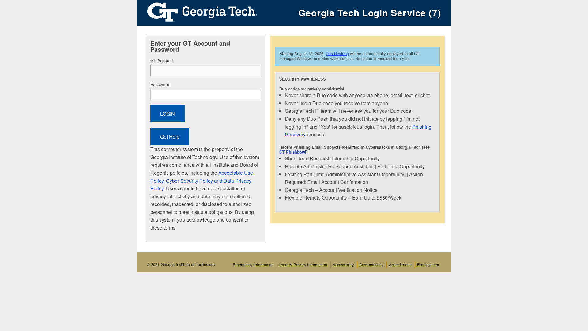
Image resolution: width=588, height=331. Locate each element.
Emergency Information (253, 265)
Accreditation (400, 265)
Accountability (371, 265)
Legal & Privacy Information (303, 265)
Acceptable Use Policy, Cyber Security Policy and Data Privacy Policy (201, 180)
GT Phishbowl (292, 152)
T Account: (162, 60)
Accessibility (343, 265)
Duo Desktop (337, 53)
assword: (160, 84)
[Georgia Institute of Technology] (197, 10)
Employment (428, 265)
